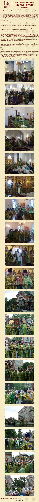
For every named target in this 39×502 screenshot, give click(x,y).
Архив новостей (32, 10)
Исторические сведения (12, 9)
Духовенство (21, 10)
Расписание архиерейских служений (10, 10)
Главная (4, 9)
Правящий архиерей (32, 9)
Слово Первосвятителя (22, 9)
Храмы (26, 10)
